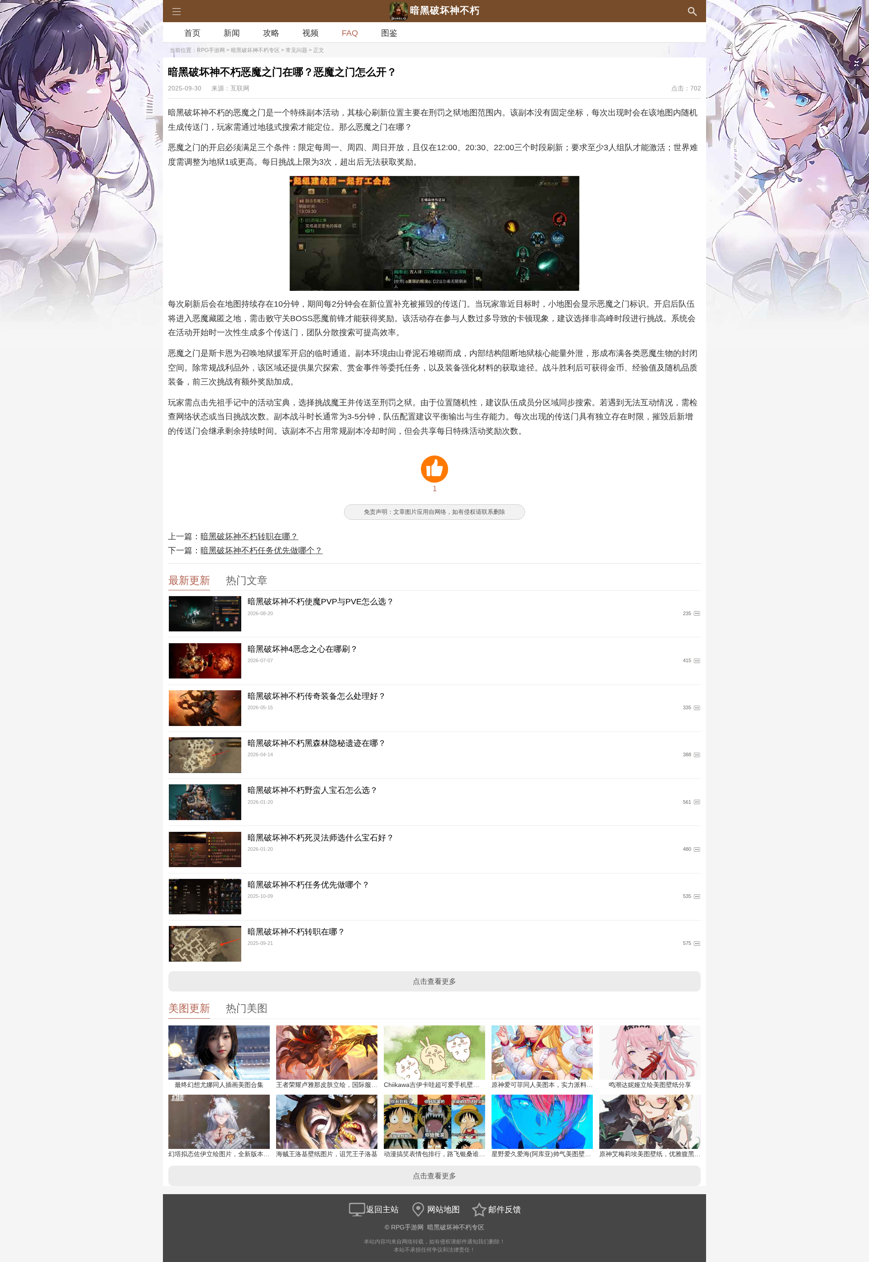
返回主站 (382, 1209)
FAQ (350, 33)
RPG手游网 (211, 50)
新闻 (232, 33)
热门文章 (246, 580)
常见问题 (296, 50)
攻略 (271, 33)
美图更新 (189, 1008)
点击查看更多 (434, 981)
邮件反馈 (504, 1209)
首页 (192, 33)
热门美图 (246, 1008)
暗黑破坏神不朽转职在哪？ (249, 536)
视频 (310, 33)
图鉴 (389, 33)
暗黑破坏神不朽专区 (255, 50)
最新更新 (189, 580)
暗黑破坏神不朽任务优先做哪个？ (262, 550)
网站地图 (443, 1209)
